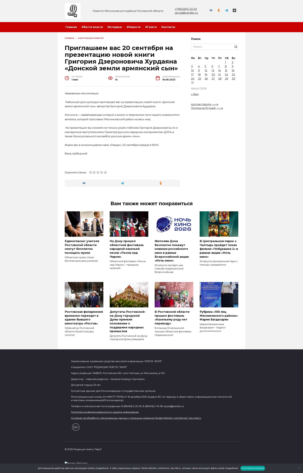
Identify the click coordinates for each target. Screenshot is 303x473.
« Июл (195, 94)
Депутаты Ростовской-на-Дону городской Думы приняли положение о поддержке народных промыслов (128, 321)
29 (226, 78)
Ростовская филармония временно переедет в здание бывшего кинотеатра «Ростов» (84, 317)
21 (219, 74)
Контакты (168, 27)
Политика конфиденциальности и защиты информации (105, 412)
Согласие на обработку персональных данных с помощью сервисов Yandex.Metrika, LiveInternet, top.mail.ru (136, 418)
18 (199, 74)
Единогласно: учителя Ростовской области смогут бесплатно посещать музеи (82, 246)
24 (192, 78)
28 (220, 78)
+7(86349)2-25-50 (186, 9)
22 (226, 74)
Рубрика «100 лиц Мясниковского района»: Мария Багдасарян (219, 315)
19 (206, 74)
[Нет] (299, 468)
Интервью (115, 27)
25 (199, 78)
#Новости (133, 27)
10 (192, 70)
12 (206, 70)
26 (206, 78)
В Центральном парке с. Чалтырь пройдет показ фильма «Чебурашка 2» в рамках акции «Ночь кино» (219, 248)
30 (233, 78)
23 (233, 74)
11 (199, 70)
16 (233, 70)
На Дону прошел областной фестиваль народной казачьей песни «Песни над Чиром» (127, 248)
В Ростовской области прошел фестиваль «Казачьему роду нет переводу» (172, 317)
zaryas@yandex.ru (186, 12)
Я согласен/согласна (253, 468)
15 (226, 70)
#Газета (151, 27)
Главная (71, 27)
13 (213, 70)
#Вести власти (92, 27)
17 (192, 74)
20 (213, 74)
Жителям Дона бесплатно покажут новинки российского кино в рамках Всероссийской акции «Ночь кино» (172, 250)
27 (213, 78)
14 (219, 70)
